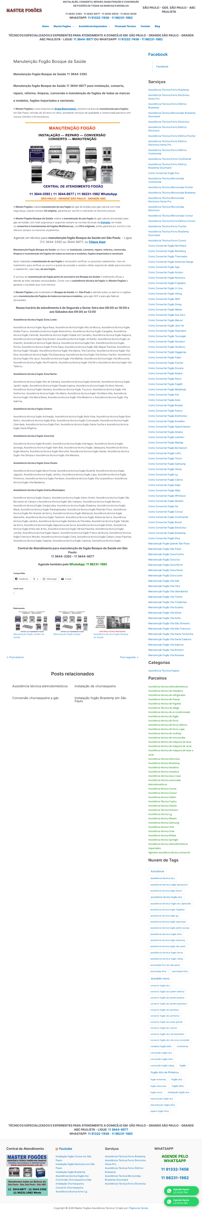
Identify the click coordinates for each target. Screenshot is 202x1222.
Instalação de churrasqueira (95, 686)
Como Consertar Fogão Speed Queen (169, 426)
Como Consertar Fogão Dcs (163, 173)
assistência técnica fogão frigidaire (167, 909)
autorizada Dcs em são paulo (165, 965)
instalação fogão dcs (178, 1092)
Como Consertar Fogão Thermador (167, 256)
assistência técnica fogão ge (164, 915)
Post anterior (15, 657)
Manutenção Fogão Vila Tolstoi (165, 596)
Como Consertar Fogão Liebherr (166, 437)
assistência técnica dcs (163, 878)
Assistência (157, 871)
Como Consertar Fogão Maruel (165, 320)
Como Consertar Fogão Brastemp (167, 532)
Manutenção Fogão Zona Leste (165, 575)
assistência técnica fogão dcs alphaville (170, 903)
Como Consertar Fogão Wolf (164, 298)
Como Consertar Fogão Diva (164, 538)
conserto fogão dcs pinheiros (164, 1015)
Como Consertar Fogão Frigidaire (167, 283)
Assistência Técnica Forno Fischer (167, 226)
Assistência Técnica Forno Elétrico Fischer (172, 135)
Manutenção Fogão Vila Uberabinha (168, 591)
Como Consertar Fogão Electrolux (167, 527)
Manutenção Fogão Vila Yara (164, 586)
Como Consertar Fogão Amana (165, 431)
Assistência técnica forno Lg (71, 1191)
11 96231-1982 (122, 18)
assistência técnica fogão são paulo (167, 946)
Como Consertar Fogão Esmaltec (166, 421)
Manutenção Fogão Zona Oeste (165, 570)
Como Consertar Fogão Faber (164, 357)
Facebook (158, 54)
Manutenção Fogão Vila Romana (166, 655)
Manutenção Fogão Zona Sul (164, 559)
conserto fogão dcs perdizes (164, 1010)
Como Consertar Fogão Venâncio (166, 346)
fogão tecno (156, 1092)
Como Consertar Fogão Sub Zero (166, 314)
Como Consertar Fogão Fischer (165, 362)
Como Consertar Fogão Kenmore (166, 277)
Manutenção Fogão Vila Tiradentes (167, 602)
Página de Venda (138, 1208)
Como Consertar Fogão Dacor (165, 378)
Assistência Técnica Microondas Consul (170, 215)
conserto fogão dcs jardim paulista (167, 997)
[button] (72, 26)
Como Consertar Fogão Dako (164, 485)
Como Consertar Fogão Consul (165, 511)
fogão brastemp (158, 1079)
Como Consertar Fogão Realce (165, 373)
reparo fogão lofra (159, 1111)
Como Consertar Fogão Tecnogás (167, 336)
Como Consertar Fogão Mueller (166, 500)
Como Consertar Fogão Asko (164, 399)
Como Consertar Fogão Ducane (166, 368)
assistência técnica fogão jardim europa (169, 928)
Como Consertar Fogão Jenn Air (166, 325)
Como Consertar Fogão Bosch (165, 522)
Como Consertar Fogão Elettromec (167, 415)
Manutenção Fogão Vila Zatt (163, 580)
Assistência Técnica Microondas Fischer (170, 187)
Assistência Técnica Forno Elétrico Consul (171, 220)
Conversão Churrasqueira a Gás (73, 1179)
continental (182, 1046)
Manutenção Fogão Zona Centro (166, 554)
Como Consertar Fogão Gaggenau (167, 352)
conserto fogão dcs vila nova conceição (169, 1040)
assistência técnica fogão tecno (166, 952)
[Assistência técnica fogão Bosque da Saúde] (112, 622)
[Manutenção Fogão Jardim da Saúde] (31, 622)
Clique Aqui (97, 242)
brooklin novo (160, 978)
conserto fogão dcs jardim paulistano (168, 1003)
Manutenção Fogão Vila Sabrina (165, 644)
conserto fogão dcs (160, 985)
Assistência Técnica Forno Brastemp (168, 89)
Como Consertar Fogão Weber (165, 309)
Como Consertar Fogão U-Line (165, 288)
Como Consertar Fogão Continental (168, 517)
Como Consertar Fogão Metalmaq (167, 389)
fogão (183, 1065)
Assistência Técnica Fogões (163, 670)
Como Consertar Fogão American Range (170, 261)
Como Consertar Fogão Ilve (163, 394)
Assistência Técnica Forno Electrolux (168, 121)
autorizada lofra (158, 971)
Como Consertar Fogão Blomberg (167, 251)
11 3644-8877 (84, 39)
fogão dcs (176, 1079)
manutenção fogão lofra (162, 1105)
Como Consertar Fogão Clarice (165, 479)
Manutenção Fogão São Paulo (164, 548)
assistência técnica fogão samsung (167, 940)
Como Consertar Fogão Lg (163, 474)
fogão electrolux (158, 1086)
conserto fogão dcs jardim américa (167, 991)
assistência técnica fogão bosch (166, 890)
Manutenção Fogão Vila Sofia (164, 618)
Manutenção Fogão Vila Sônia (164, 612)
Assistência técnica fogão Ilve (72, 1175)
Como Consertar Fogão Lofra (164, 453)
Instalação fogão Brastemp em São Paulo (100, 699)
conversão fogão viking (162, 1065)
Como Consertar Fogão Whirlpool (167, 495)
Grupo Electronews (65, 108)
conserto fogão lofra (161, 1046)
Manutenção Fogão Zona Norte (165, 564)
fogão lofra (178, 1086)
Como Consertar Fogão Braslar (165, 405)
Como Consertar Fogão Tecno (165, 458)
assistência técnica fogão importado (168, 921)
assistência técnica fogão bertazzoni (169, 884)
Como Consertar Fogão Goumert (166, 341)
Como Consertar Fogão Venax (165, 469)
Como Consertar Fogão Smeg (164, 304)
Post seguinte (129, 657)
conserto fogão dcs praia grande (166, 1022)
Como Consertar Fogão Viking (165, 293)
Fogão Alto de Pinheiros (165, 1072)
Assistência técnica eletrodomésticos (40, 686)
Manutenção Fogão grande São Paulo (169, 543)
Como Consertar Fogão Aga (163, 266)
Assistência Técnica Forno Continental (169, 158)
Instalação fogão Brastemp (70, 1171)
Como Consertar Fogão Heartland (167, 330)
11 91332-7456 (98, 18)
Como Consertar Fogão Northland (167, 245)
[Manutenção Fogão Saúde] (71, 622)
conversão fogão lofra (161, 1059)
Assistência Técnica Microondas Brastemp (172, 192)
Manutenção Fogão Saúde (66, 634)
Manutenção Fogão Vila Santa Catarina (169, 639)
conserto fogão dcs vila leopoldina (167, 1034)
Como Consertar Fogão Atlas (164, 490)
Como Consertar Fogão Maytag (165, 442)
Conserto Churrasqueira (69, 1187)
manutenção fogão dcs (161, 1098)
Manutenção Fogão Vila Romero (166, 649)
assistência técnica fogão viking (166, 958)
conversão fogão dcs (161, 1053)
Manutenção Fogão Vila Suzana (165, 607)
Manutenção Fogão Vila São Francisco (169, 628)
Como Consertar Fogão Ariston (165, 272)
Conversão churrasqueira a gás (35, 698)
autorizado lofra (180, 971)
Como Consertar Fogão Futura (165, 410)
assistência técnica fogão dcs (166, 897)
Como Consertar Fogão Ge (163, 506)
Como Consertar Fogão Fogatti (165, 384)
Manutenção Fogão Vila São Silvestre (169, 623)
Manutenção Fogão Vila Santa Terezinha (170, 633)
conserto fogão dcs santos (163, 1028)
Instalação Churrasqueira (70, 1183)
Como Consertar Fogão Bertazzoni (167, 447)
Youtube (65, 1149)
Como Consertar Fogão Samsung (166, 463)
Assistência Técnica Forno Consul (167, 240)
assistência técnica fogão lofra (166, 934)
